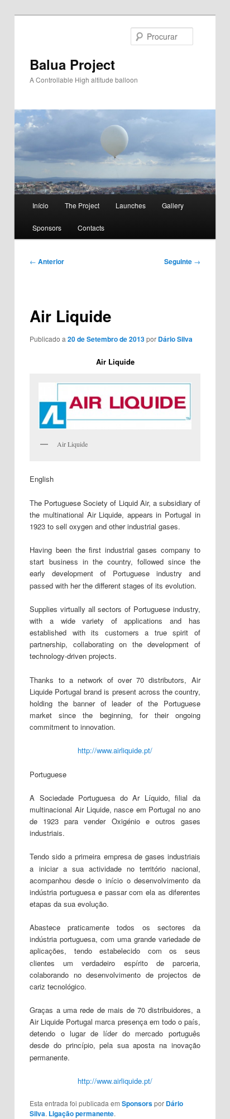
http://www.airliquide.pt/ (115, 750)
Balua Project (72, 64)
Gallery (173, 205)
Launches (131, 205)
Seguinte (182, 261)
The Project (82, 205)
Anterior (47, 261)
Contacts (91, 227)
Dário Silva (175, 339)
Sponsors (46, 227)
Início (40, 205)
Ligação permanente (81, 1113)
